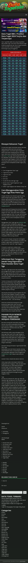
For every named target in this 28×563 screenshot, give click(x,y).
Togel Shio (4, 552)
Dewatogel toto (5, 423)
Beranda (3, 514)
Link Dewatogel (5, 438)
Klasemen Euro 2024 (8, 454)
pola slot (5, 469)
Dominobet (5, 431)
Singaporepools (5, 206)
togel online (4, 551)
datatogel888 (4, 529)
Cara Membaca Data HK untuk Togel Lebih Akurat (13, 500)
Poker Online (4, 539)
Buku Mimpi (4, 517)
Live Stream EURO (7, 444)
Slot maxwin (6, 465)
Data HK (5, 481)
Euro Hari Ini (6, 451)
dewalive (5, 462)
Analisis (3, 512)
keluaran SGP (4, 534)
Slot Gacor (4, 485)
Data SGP (3, 525)
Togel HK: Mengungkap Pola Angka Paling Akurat (13, 507)
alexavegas (5, 472)
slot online (3, 542)
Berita (2, 515)
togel (2, 544)
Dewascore (4, 428)
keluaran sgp (22, 222)
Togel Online (6, 457)
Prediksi (3, 541)
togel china (4, 547)
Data (2, 519)
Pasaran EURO (6, 446)
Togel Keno (4, 549)
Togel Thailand (5, 554)
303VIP (3, 426)
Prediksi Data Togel (6, 354)
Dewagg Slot (6, 433)
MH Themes (22, 561)
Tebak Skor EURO (7, 449)
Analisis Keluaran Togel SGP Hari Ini (10, 502)
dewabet (5, 464)
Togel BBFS (4, 546)
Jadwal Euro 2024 (7, 452)
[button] (26, 15)
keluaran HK (4, 532)
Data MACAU (4, 522)
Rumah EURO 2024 (7, 442)
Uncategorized (5, 556)
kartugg (4, 471)
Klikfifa (3, 439)
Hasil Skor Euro (6, 456)
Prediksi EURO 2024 (7, 447)
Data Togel (7, 156)
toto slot (5, 467)
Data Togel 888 (5, 527)
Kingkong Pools (5, 537)
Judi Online (4, 530)
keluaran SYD (4, 536)
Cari (2, 490)
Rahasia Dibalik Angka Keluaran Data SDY (11, 498)
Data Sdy (3, 524)
